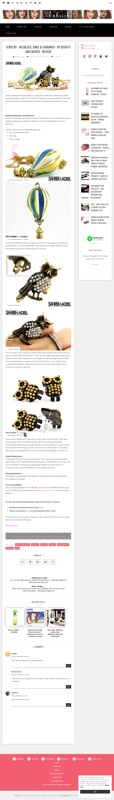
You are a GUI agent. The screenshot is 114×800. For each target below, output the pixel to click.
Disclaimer (16, 538)
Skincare (54, 27)
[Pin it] (53, 562)
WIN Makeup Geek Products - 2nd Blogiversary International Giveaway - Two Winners (92, 192)
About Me (21, 27)
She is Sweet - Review (14, 631)
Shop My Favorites (57, 773)
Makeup (38, 27)
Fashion (44, 545)
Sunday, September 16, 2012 (20, 656)
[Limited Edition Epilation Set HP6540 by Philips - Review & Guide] (35, 618)
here (41, 507)
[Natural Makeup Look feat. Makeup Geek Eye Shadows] (55, 618)
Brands (68, 27)
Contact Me (11, 33)
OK (95, 791)
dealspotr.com (95, 243)
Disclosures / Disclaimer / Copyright (57, 785)
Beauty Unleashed (46, 490)
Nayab (14, 653)
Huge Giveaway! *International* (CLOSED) (97, 104)
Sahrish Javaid (89, 45)
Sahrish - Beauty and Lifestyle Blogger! (33, 795)
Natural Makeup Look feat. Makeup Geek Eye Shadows (55, 633)
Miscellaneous (63, 545)
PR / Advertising (86, 27)
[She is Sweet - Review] (14, 618)
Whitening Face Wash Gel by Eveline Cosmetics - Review (99, 91)
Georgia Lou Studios (78, 795)
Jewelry (52, 545)
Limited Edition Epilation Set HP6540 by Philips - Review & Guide (35, 633)
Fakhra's (15, 693)
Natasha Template (54, 795)
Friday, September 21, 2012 (19, 696)
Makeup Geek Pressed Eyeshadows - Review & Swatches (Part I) (100, 147)
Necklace (9, 548)
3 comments (57, 57)
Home (7, 27)
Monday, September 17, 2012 (20, 675)
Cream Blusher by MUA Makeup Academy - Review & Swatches (100, 220)
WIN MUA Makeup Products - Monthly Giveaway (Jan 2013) (99, 176)
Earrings (35, 545)
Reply (68, 666)
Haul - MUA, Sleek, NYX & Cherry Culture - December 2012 (100, 207)
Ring (17, 548)
